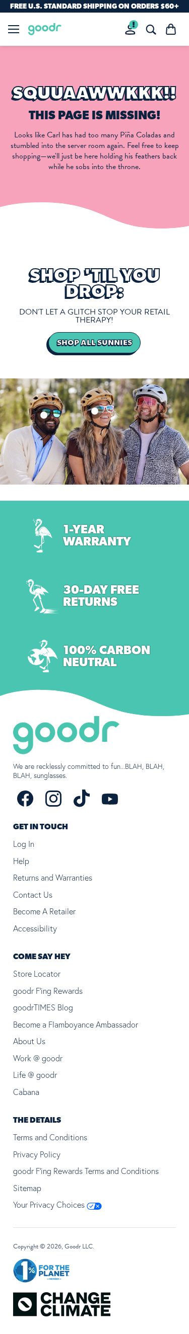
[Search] (150, 29)
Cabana (26, 1092)
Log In (23, 844)
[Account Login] (130, 29)
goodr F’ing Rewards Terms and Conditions (86, 1171)
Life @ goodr (35, 1075)
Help (21, 861)
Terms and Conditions (50, 1137)
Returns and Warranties (52, 878)
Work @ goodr (37, 1058)
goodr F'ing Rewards (48, 991)
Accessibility (35, 928)
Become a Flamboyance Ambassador (75, 1024)
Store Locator (36, 974)
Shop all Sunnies (94, 343)
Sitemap (27, 1188)
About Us (29, 1041)
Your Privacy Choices (50, 1205)
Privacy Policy (36, 1154)
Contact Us (32, 895)
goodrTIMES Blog (43, 1007)
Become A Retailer (44, 911)
